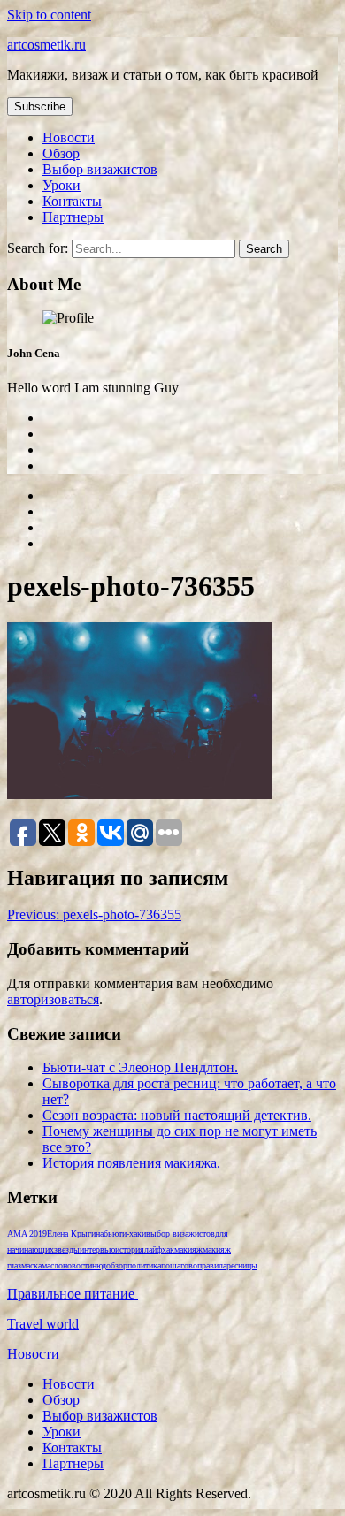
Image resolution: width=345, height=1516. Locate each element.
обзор (116, 1265)
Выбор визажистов (99, 169)
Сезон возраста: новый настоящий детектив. (176, 1115)
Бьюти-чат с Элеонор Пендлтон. (140, 1067)
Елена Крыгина (75, 1233)
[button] (40, 106)
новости (77, 1265)
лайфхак (159, 1249)
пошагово (179, 1265)
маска (31, 1265)
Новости (68, 137)
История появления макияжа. (131, 1162)
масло (52, 1265)
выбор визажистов (180, 1233)
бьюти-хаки (125, 1233)
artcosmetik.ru (46, 44)
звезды (67, 1249)
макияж (188, 1249)
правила (211, 1265)
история (129, 1249)
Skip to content (49, 14)
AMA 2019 (27, 1233)
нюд (99, 1265)
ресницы (241, 1265)
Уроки (61, 185)
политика (144, 1265)
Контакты (72, 201)
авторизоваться (53, 999)
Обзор (61, 153)
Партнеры (73, 217)
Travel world (43, 1323)
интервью (97, 1249)
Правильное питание (72, 1293)
